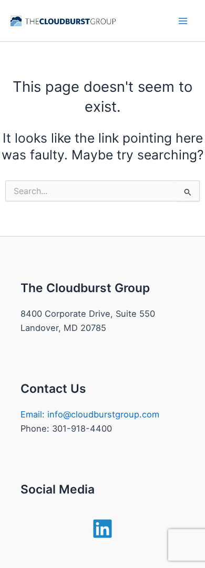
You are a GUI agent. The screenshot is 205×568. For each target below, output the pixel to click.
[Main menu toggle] (182, 21)
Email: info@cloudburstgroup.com (89, 414)
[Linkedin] (102, 528)
